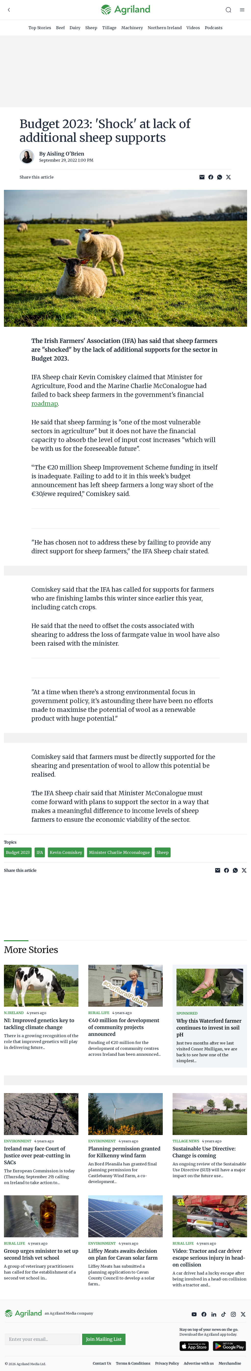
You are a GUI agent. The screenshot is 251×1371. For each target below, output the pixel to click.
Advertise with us (199, 1363)
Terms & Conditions (133, 1363)
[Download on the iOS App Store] (194, 1346)
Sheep (91, 27)
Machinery (132, 27)
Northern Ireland (165, 27)
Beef (60, 27)
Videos (193, 27)
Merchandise (230, 1363)
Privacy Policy (167, 1363)
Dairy (75, 27)
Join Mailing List (104, 1339)
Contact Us (102, 1363)
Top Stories (39, 27)
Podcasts (214, 27)
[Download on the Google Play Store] (229, 1346)
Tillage (109, 27)
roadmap (44, 403)
